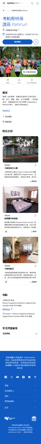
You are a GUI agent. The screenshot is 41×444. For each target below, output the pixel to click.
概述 (8, 83)
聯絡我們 (8, 122)
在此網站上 (9, 391)
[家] (13, 3)
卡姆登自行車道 (11, 30)
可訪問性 (6, 334)
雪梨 (6, 386)
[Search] (32, 3)
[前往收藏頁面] (37, 3)
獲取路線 (6, 309)
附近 (19, 83)
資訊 (6, 396)
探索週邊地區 (31, 72)
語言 (6, 407)
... (8, 10)
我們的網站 (9, 401)
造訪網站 (17, 42)
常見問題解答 (32, 83)
